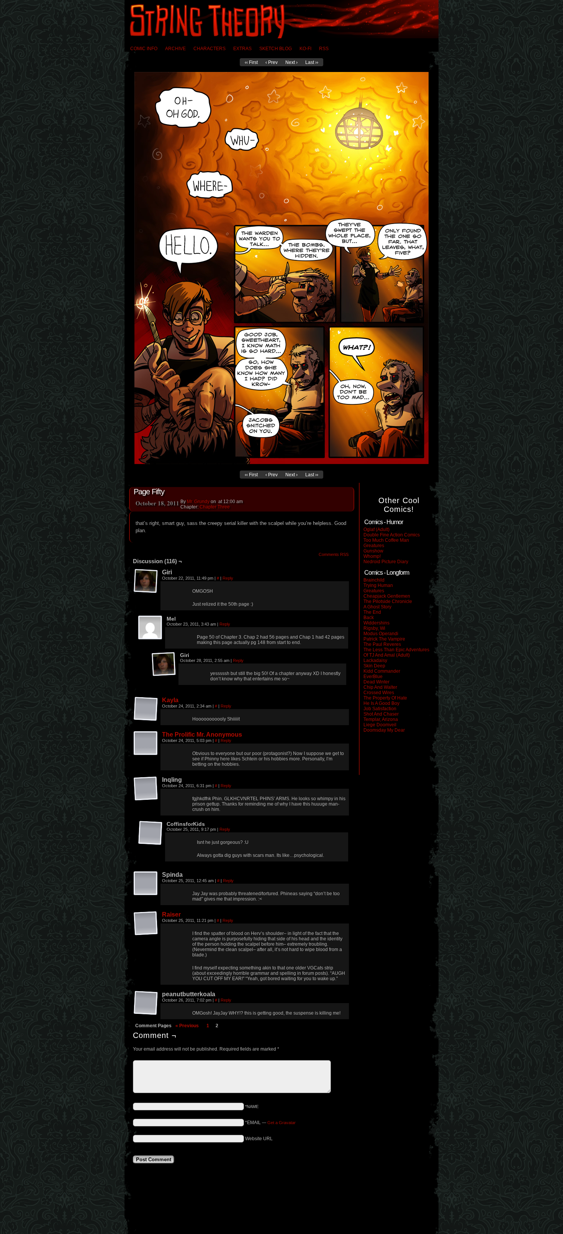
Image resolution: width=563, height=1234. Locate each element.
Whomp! (372, 556)
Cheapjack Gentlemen (386, 596)
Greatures (373, 545)
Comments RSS (334, 554)
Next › (291, 62)
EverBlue (373, 676)
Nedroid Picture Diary (385, 561)
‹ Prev (271, 62)
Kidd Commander (381, 671)
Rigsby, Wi (374, 628)
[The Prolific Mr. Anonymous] (146, 743)
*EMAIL (270, 1122)
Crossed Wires (378, 692)
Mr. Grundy (198, 501)
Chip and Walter (380, 687)
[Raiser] (146, 923)
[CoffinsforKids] (150, 833)
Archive (175, 48)
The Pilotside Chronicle (387, 601)
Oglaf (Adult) (376, 529)
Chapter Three (215, 507)
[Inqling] (146, 788)
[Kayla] (146, 709)
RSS (324, 48)
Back (368, 617)
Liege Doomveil (379, 724)
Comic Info (143, 48)
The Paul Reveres (382, 644)
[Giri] (146, 581)
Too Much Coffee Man (386, 540)
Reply (228, 578)
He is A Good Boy (381, 703)
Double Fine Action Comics (391, 535)
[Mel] (150, 628)
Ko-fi (305, 48)
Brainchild (374, 580)
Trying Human (378, 585)
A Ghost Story (377, 607)
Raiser (171, 914)
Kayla (170, 700)
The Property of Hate (385, 698)
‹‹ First (251, 62)
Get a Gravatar (281, 1122)
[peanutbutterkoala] (146, 1003)
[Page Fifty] (281, 462)
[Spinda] (146, 883)
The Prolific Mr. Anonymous (202, 734)
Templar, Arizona (380, 719)
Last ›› (311, 62)
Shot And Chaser (381, 714)
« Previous (187, 1025)
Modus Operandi (380, 633)
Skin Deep (374, 665)
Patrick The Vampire (384, 639)
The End (372, 612)
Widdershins (376, 623)
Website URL (259, 1138)
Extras (242, 48)
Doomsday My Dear (384, 730)
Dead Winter (376, 682)
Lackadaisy (375, 660)
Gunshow (373, 551)
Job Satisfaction (379, 708)
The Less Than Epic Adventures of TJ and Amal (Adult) (396, 652)
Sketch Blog (275, 48)
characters (209, 48)
